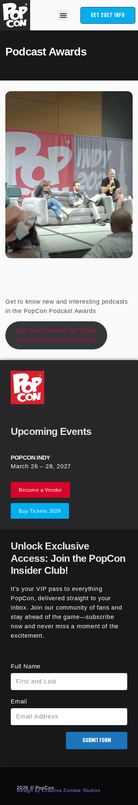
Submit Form (96, 741)
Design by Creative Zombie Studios (58, 790)
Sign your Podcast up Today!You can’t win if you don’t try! (56, 335)
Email (19, 701)
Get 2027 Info (108, 15)
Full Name (26, 666)
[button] (63, 15)
